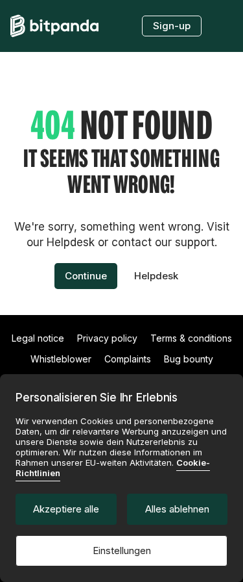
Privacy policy (107, 338)
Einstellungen (122, 550)
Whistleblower (60, 358)
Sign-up (172, 25)
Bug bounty (188, 358)
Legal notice (38, 338)
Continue (86, 276)
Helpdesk (156, 276)
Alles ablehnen (177, 509)
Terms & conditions (191, 338)
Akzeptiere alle (66, 509)
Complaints (127, 358)
